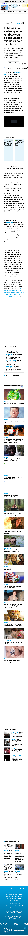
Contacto (15, 908)
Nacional (11, 894)
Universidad (11, 11)
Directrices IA (20, 905)
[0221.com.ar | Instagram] (13, 1)
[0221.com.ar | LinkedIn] (23, 1)
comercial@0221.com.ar (14, 920)
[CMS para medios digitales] (17, 930)
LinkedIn (23, 888)
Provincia (6, 894)
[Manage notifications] (25, 928)
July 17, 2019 (7, 193)
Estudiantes (18, 11)
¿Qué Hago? (10, 898)
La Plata (12, 23)
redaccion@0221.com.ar (14, 918)
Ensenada (21, 894)
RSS (11, 908)
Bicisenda (13, 346)
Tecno (19, 898)
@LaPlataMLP (8, 173)
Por (5, 62)
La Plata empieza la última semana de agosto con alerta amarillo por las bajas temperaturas (14, 356)
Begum (15, 898)
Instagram (11, 888)
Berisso (16, 894)
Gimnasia (20, 896)
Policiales (4, 11)
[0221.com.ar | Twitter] (18, 1)
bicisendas (9, 222)
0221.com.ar (6, 23)
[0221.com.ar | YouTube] (20, 1)
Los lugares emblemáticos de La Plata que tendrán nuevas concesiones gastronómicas (14, 368)
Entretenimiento (14, 900)
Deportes (8, 896)
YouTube (20, 888)
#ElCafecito (7, 166)
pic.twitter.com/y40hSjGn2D (12, 189)
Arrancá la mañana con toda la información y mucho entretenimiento (14, 362)
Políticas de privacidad (10, 905)
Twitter (17, 888)
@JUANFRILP (8, 168)
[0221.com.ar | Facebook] (15, 1)
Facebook (14, 888)
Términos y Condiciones (14, 903)
